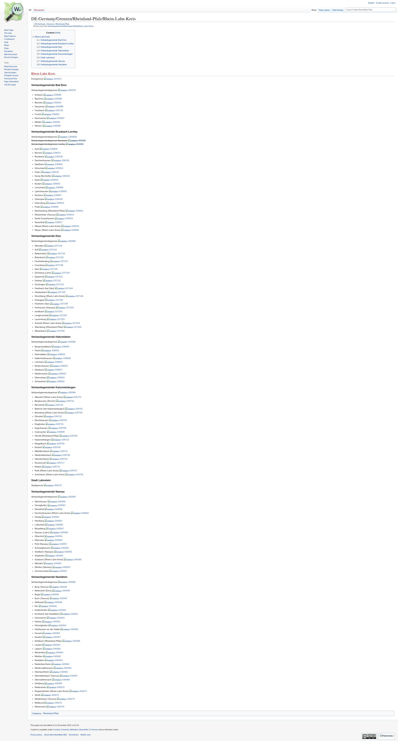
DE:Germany (40, 24)
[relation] (48, 79)
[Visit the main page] (13, 12)
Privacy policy (36, 735)
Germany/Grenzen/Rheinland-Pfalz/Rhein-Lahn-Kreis (70, 26)
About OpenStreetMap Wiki (55, 735)
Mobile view (86, 735)
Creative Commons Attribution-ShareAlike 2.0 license (75, 730)
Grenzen (50, 24)
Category (36, 713)
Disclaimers (74, 735)
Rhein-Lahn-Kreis (43, 73)
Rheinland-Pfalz (62, 24)
